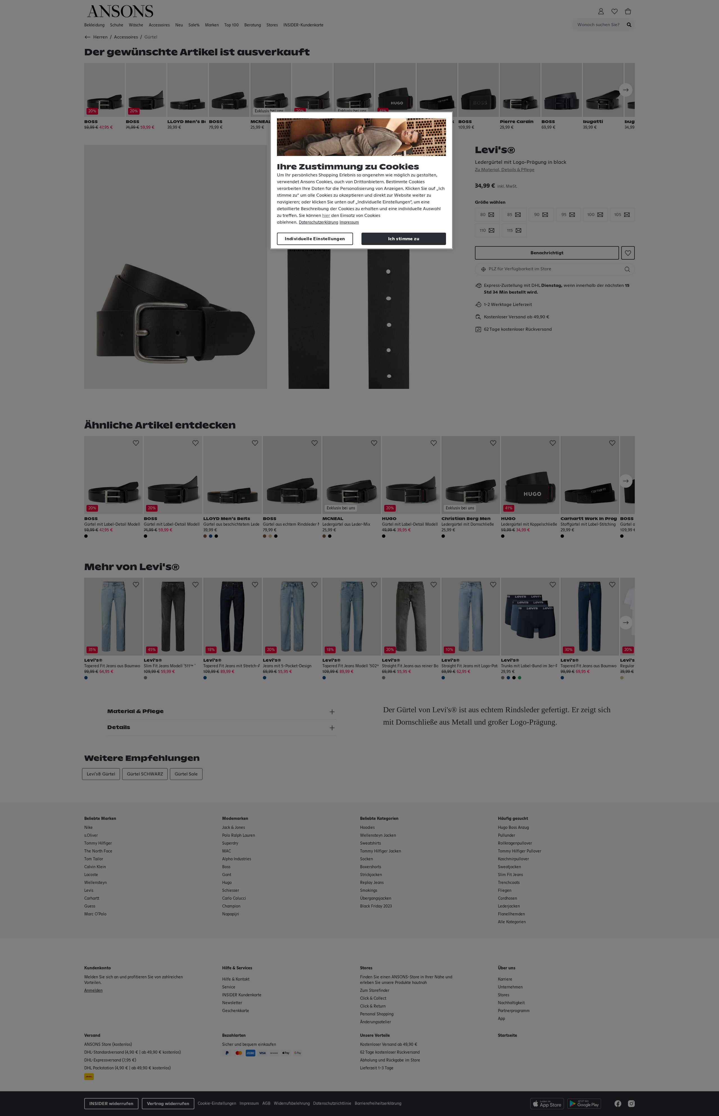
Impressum (349, 222)
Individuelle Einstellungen (315, 239)
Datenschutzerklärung (318, 222)
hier (326, 215)
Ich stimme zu (403, 239)
